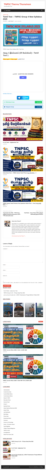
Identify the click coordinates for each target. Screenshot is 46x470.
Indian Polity (6, 410)
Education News (7, 400)
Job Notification (7, 412)
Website (5, 275)
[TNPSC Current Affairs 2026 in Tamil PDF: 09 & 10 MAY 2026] (23, 366)
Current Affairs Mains (8, 393)
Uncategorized (7, 432)
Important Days (7, 406)
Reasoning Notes (7, 418)
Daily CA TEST (7, 398)
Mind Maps (6, 414)
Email (4, 270)
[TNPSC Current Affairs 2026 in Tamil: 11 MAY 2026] (23, 336)
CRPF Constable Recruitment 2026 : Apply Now (10, 0)
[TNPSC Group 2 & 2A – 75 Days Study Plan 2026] (6, 441)
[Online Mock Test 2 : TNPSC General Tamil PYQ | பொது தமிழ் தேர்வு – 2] (23, 159)
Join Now (39, 102)
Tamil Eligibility (7, 426)
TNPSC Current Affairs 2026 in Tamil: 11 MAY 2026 (15, 350)
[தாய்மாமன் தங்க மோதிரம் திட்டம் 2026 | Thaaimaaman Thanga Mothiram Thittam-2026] (6, 454)
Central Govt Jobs (7, 391)
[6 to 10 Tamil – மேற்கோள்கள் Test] (23, 128)
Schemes (6, 420)
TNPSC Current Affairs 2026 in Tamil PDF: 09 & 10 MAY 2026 (17, 380)
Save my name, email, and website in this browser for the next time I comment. (23, 282)
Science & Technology (8, 422)
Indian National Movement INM (10, 408)
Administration (7, 389)
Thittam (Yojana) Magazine (9, 428)
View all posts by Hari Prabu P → (19, 236)
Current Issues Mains (8, 396)
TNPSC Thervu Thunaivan (17, 4)
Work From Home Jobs (8, 434)
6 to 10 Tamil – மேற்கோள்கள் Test (10, 142)
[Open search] (42, 10)
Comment (5, 248)
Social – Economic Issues (9, 424)
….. (8, 93)
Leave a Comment (18, 21)
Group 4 (5, 404)
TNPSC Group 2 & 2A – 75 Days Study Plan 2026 (14, 292)
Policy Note (6, 416)
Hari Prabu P (11, 21)
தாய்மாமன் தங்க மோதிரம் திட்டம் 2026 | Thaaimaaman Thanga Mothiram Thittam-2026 (21, 294)
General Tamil (5, 14)
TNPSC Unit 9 (7, 430)
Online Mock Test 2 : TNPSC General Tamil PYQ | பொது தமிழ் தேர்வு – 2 (19, 173)
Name (4, 264)
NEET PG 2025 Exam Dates (27, 0)
